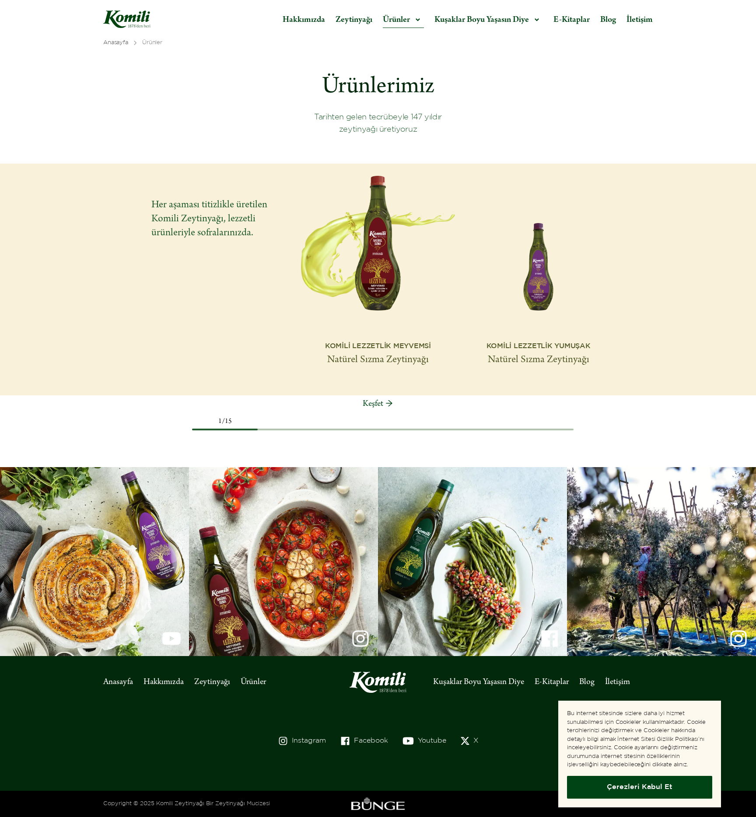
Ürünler (253, 682)
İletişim (639, 20)
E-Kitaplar (571, 20)
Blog (608, 20)
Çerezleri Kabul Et (639, 787)
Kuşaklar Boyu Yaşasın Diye (478, 682)
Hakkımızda (304, 20)
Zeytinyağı (354, 20)
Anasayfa (118, 682)
